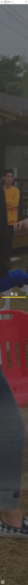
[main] (14, 294)
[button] (2, 2)
